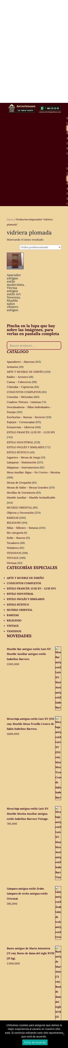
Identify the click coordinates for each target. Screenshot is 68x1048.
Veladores (13, 548)
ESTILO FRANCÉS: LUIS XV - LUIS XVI (31, 432)
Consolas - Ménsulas (20, 397)
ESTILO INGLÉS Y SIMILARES (25, 447)
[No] (63, 1034)
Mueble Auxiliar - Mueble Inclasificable (31, 497)
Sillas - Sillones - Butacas (22, 527)
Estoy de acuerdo (35, 1042)
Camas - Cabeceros (19, 382)
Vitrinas (12, 563)
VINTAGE (13, 558)
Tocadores (13, 543)
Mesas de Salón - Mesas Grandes (27, 487)
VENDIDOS (14, 553)
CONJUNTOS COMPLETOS (24, 392)
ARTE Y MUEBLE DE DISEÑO (25, 371)
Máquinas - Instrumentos (23, 467)
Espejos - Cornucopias (21, 422)
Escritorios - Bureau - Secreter (26, 417)
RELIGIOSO (14, 522)
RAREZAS (13, 517)
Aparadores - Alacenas (21, 361)
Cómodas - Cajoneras (20, 387)
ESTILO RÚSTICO (18, 452)
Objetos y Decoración (20, 512)
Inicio (10, 219)
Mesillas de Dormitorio (21, 492)
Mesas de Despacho (19, 482)
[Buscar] (57, 345)
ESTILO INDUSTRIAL (20, 442)
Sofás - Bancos (16, 538)
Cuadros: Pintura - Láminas (24, 402)
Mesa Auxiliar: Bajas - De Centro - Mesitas (33, 472)
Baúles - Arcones (17, 377)
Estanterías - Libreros (20, 427)
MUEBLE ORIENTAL (19, 507)
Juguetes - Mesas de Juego (23, 457)
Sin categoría (15, 532)
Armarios (12, 367)
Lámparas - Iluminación (21, 462)
